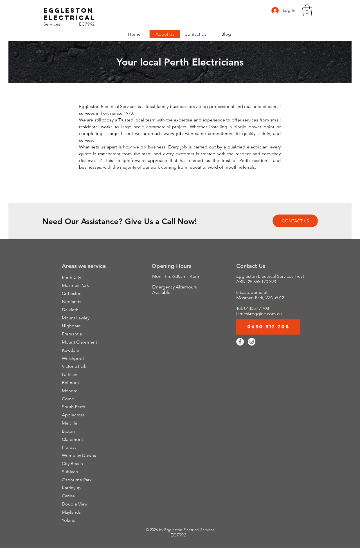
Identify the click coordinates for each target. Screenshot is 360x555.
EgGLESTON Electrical (69, 14)
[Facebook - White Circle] (240, 342)
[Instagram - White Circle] (251, 342)
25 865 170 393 (262, 281)
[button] (307, 10)
